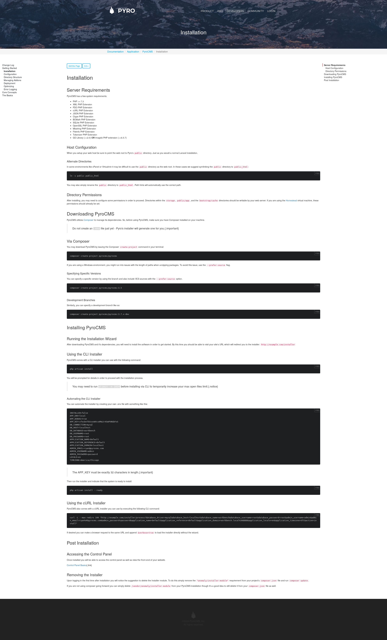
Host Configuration (334, 68)
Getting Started (9, 68)
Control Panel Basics (77, 565)
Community (256, 11)
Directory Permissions (335, 71)
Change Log (8, 65)
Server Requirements (334, 65)
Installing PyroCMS (333, 77)
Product (207, 11)
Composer (89, 219)
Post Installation (331, 80)
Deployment (9, 83)
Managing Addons (12, 80)
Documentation (115, 51)
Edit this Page (74, 66)
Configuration (10, 74)
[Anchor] (112, 90)
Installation (9, 71)
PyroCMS (147, 51)
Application (133, 51)
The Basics (7, 95)
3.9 (85, 66)
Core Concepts (9, 92)
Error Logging (10, 89)
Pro (220, 11)
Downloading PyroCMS (335, 74)
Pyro (125, 10)
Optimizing (9, 86)
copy (317, 173)
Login (271, 11)
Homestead (291, 200)
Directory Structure (13, 77)
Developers (235, 11)
